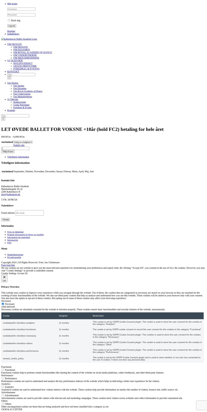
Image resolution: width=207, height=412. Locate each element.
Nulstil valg (18, 145)
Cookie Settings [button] (8, 273)
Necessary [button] (6, 301)
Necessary (10, 304)
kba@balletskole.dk (10, 194)
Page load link (8, 265)
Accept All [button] (22, 273)
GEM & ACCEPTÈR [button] (11, 409)
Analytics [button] (5, 384)
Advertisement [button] (8, 392)
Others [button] (4, 401)
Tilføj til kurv (7, 151)
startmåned (7, 142)
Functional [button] (6, 367)
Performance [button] (7, 375)
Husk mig (15, 20)
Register (11, 31)
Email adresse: (8, 213)
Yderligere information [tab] (18, 157)
